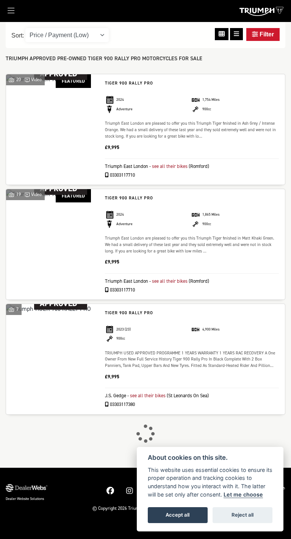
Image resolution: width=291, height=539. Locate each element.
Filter (266, 34)
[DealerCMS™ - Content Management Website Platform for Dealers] (26, 488)
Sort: (17, 35)
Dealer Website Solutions (25, 498)
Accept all (177, 515)
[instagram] (129, 491)
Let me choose (243, 494)
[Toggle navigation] (7, 13)
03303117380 (122, 404)
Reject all (242, 515)
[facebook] (110, 491)
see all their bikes (170, 166)
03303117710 (122, 175)
